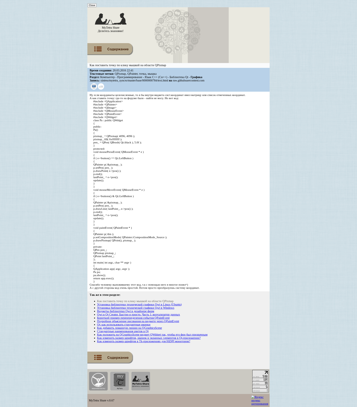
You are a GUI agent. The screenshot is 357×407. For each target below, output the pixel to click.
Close (92, 5)
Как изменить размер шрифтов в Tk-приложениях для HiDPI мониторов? (143, 341)
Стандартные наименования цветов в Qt (123, 331)
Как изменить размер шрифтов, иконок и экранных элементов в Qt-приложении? (149, 338)
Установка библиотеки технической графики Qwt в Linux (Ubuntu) (139, 304)
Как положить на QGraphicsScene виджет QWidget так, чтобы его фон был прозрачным (152, 334)
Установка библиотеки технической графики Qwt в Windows (135, 307)
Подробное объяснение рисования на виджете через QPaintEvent (138, 321)
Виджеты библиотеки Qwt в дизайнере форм (125, 311)
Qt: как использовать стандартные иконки (123, 324)
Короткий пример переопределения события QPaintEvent (133, 317)
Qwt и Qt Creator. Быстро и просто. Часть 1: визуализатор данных (138, 314)
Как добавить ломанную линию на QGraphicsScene (129, 327)
